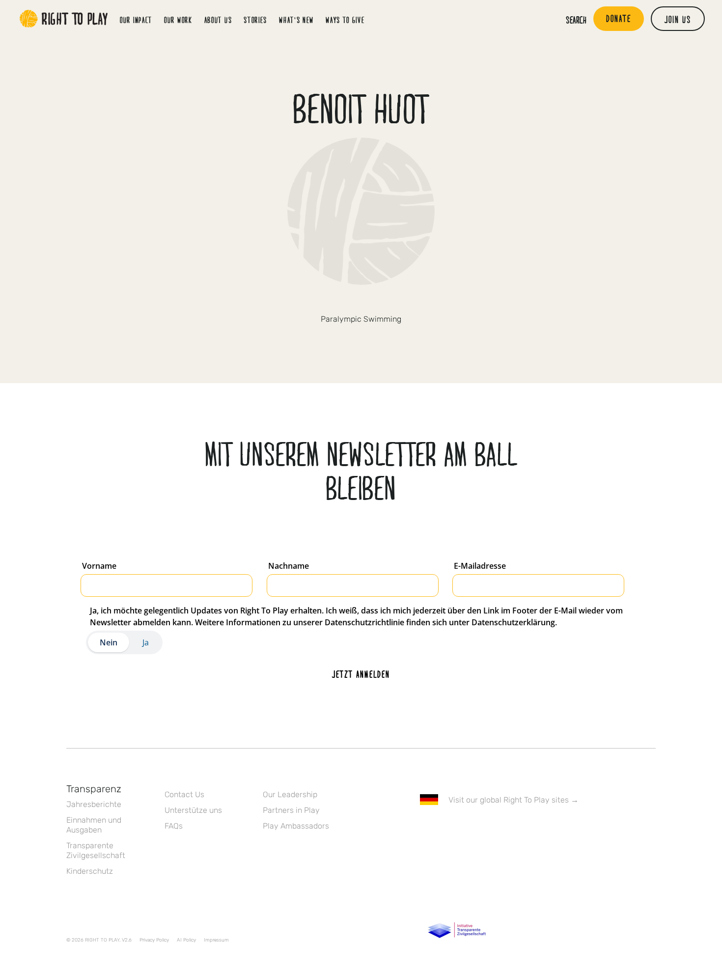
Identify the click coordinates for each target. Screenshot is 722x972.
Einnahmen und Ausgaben (93, 824)
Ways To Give (345, 20)
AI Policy (186, 940)
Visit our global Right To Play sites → (513, 800)
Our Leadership (290, 794)
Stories (255, 20)
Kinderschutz (89, 871)
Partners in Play (291, 810)
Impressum (216, 940)
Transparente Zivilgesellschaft (95, 850)
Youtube (507, 828)
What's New (296, 20)
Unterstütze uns (193, 810)
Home (64, 19)
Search (576, 20)
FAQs (174, 826)
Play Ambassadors (296, 826)
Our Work (178, 20)
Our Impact (136, 20)
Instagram (371, 302)
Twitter (350, 302)
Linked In (487, 828)
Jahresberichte (93, 804)
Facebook (425, 828)
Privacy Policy (154, 940)
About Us (218, 20)
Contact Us (184, 794)
